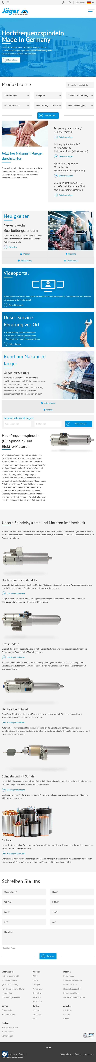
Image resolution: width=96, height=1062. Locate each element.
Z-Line (35, 976)
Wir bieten (37, 1014)
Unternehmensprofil (10, 976)
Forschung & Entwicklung (13, 989)
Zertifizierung (26, 260)
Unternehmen (50, 403)
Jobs (34, 1018)
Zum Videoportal (16, 305)
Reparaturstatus (8, 1014)
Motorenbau (7, 993)
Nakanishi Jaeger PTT (72, 989)
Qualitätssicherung (10, 984)
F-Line (35, 980)
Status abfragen (80, 424)
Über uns (36, 1010)
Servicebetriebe (8, 1031)
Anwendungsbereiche (11, 997)
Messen (26, 254)
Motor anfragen (70, 984)
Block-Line (37, 1001)
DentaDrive (37, 993)
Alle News (67, 1010)
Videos (66, 1018)
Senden (50, 956)
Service (5, 1006)
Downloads (7, 1010)
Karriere (36, 1006)
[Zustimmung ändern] (5, 1054)
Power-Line (37, 989)
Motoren (67, 971)
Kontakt (5, 1023)
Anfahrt (49, 409)
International (72, 260)
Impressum (89, 1054)
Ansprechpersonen (10, 1027)
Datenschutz (65, 1054)
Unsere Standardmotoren (74, 997)
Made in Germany (9, 980)
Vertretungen (7, 1036)
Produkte (72, 254)
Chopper (36, 984)
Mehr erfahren (12, 60)
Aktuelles (13, 247)
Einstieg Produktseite (16, 593)
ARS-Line (36, 997)
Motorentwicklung (71, 993)
